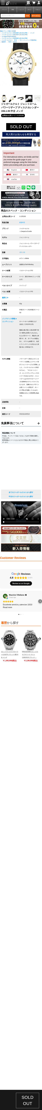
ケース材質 (6, 270)
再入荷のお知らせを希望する (21, 134)
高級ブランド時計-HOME (8, 31)
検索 (27, 15)
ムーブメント (7, 264)
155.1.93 (22, 252)
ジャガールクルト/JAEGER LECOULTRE (14, 33)
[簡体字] (30, 170)
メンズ (32, 33)
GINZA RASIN (8, 3)
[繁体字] (12, 174)
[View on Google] (5, 596)
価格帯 (4, 42)
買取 (12, 9)
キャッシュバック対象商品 (28, 40)
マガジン (37, 9)
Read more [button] (7, 607)
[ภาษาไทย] (12, 179)
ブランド (4, 9)
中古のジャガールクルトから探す (21, 496)
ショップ (21, 9)
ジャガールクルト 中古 (9, 40)
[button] (2, 601)
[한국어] (30, 174)
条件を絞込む (36, 15)
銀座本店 (22, 222)
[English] (12, 170)
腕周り (4, 298)
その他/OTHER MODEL (9, 36)
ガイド (29, 9)
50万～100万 (12, 42)
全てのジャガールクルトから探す (21, 492)
